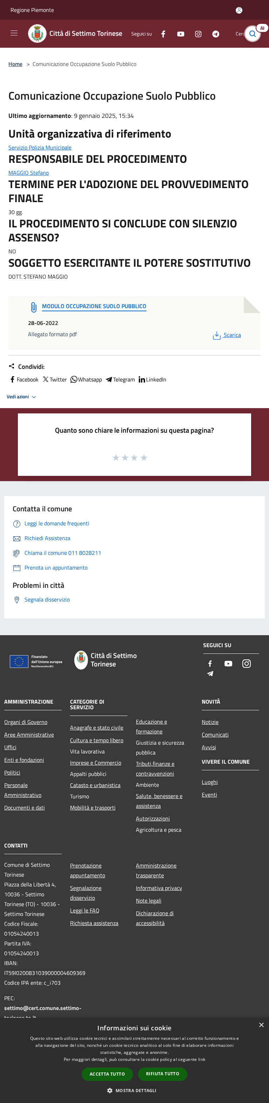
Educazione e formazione (151, 726)
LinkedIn (156, 379)
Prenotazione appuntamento (87, 870)
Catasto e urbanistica (95, 785)
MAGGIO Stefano (28, 172)
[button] (134, 1090)
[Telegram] (213, 33)
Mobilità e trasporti (93, 807)
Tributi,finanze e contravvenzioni (155, 768)
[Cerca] (254, 33)
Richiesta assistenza (94, 923)
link (201, 1059)
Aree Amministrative (29, 734)
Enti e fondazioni (24, 760)
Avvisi (209, 747)
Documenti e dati (24, 807)
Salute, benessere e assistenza (159, 801)
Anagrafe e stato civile (96, 727)
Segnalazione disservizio (86, 893)
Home (15, 64)
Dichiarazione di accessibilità (155, 918)
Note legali (148, 900)
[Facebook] (160, 33)
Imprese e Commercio (95, 762)
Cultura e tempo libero (96, 740)
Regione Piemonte (32, 10)
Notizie (210, 722)
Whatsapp (90, 379)
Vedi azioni (18, 396)
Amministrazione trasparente (156, 870)
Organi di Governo (25, 722)
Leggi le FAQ (84, 910)
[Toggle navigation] (14, 33)
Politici (12, 772)
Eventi (209, 794)
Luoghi (210, 782)
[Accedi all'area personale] (239, 10)
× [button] (261, 1025)
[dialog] (134, 1060)
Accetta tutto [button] (107, 1074)
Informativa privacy (159, 888)
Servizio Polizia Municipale (39, 147)
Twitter (58, 379)
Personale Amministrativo (22, 790)
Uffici (10, 747)
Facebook (28, 379)
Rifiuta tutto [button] (162, 1074)
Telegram (124, 379)
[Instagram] (195, 33)
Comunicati (215, 734)
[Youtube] (178, 33)
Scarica (232, 335)
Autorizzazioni (153, 818)
